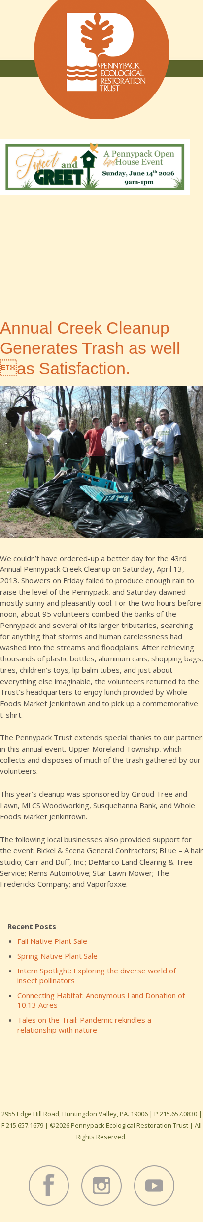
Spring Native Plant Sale (57, 956)
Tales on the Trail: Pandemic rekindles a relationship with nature (84, 1024)
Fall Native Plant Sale (52, 941)
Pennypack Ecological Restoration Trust (101, 59)
